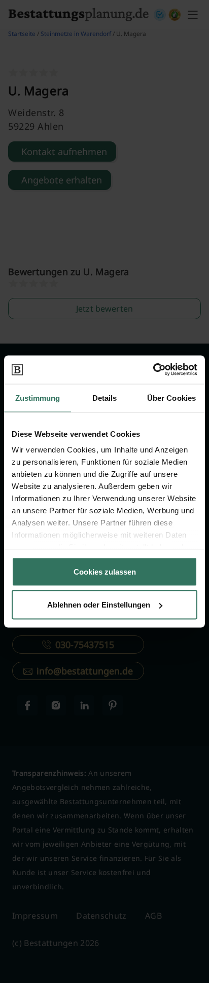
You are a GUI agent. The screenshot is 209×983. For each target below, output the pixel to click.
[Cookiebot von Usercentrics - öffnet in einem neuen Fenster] (153, 369)
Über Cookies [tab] (171, 397)
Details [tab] (104, 397)
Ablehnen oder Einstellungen (98, 604)
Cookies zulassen (105, 571)
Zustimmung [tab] (37, 397)
